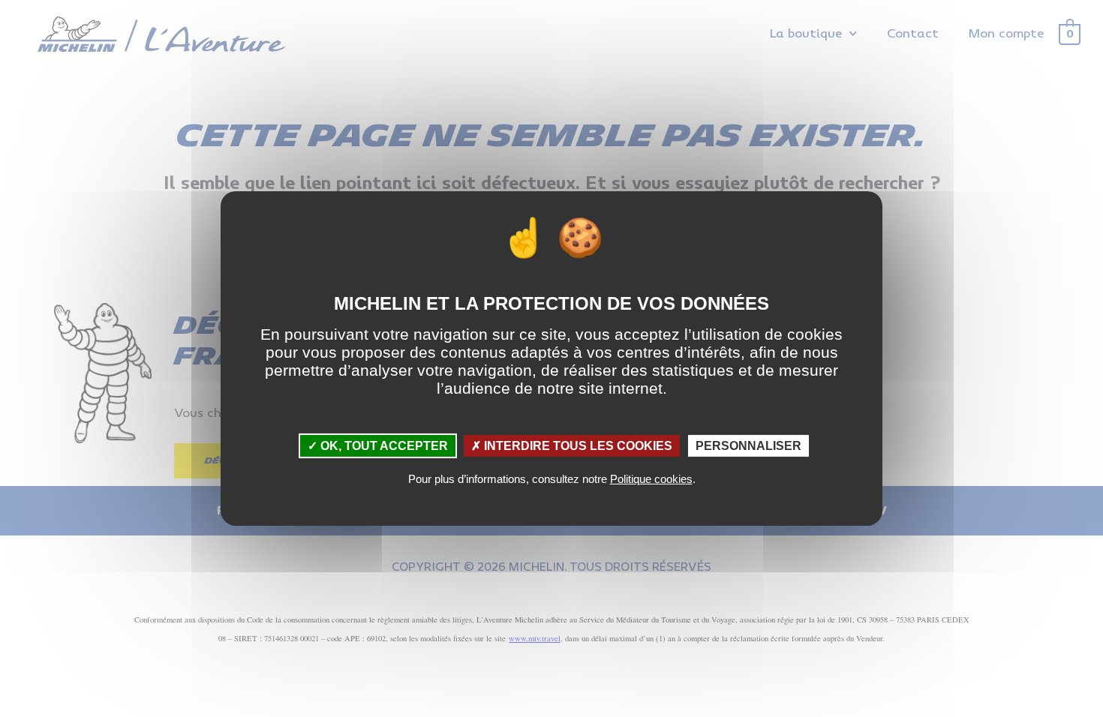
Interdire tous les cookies (576, 446)
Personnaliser (748, 446)
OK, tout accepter (382, 446)
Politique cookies (651, 478)
